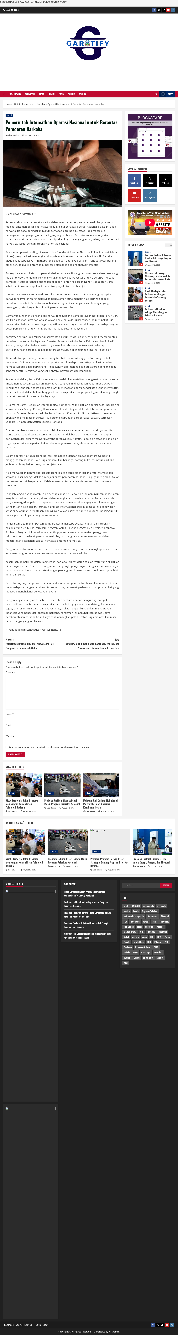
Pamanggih (30, 94)
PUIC (156, 947)
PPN (166, 942)
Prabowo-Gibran (142, 947)
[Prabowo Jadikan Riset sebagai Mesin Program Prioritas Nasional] (62, 785)
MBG (142, 932)
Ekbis (61, 94)
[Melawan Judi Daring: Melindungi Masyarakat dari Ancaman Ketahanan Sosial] (101, 785)
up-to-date (148, 957)
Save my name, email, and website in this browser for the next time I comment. (49, 747)
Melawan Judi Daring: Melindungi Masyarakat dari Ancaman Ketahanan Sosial (100, 804)
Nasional (163, 932)
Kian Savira (13, 135)
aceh (126, 906)
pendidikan (139, 942)
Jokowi (146, 921)
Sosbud (82, 94)
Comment (12, 672)
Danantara (152, 916)
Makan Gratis (130, 932)
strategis (145, 952)
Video (170, 94)
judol (139, 926)
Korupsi (160, 926)
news (144, 937)
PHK (149, 942)
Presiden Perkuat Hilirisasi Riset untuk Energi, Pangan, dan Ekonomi (151, 860)
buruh (136, 911)
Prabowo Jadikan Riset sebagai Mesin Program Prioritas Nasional (62, 802)
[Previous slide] (167, 245)
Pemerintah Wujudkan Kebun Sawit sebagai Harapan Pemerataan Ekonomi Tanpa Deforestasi (92, 644)
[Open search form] (156, 94)
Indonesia (134, 921)
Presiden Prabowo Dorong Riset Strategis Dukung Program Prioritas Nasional (135, 312)
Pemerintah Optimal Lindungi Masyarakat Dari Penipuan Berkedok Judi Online (30, 644)
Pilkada (157, 942)
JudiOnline (164, 921)
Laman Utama (15, 94)
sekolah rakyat (131, 952)
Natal (126, 937)
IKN (125, 921)
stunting (158, 952)
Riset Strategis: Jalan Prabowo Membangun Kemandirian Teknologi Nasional (22, 804)
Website (10, 736)
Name (10, 714)
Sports (19, 1324)
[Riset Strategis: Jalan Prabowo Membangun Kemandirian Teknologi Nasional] (24, 785)
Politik (71, 94)
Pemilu (127, 942)
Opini (9, 115)
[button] (4, 94)
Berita (148, 306)
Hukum (52, 94)
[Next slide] (170, 245)
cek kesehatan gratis (134, 916)
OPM (159, 937)
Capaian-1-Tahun (149, 911)
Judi (154, 921)
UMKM (137, 957)
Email (9, 725)
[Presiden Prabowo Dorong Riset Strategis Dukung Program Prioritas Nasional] (110, 842)
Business (9, 1324)
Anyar (41, 94)
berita (127, 911)
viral (126, 962)
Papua (167, 937)
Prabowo (128, 947)
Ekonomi (165, 916)
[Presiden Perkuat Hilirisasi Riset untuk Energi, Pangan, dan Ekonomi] (152, 842)
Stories (28, 1324)
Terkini (127, 957)
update (160, 957)
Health (37, 1324)
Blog (45, 1324)
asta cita (161, 906)
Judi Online (129, 926)
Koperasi (149, 926)
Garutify (89, 72)
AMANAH (136, 906)
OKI (152, 937)
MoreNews (99, 1331)
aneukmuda (148, 906)
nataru (135, 937)
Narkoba (151, 932)
